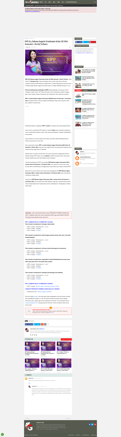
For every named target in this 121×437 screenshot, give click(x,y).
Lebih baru (27, 418)
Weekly (78, 90)
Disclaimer (78, 435)
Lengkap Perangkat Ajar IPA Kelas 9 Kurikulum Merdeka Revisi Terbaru (88, 117)
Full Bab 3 (38, 254)
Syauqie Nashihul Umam (85, 157)
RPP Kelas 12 (31, 38)
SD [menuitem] (45, 2)
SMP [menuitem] (50, 2)
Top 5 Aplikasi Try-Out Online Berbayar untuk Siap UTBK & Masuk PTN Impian (88, 71)
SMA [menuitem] (54, 2)
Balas (29, 383)
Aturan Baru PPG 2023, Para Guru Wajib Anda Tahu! (88, 84)
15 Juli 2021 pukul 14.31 (38, 378)
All (93, 90)
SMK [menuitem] (58, 2)
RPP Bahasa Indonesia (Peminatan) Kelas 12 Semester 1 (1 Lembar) (48, 353)
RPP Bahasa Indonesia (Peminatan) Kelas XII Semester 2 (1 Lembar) (32, 353)
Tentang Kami (71, 435)
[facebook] (30, 335)
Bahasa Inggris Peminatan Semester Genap (47, 286)
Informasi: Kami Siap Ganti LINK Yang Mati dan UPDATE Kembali (88, 78)
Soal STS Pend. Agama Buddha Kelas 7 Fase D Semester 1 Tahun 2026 (49, 5)
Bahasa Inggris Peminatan (45, 291)
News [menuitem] (41, 2)
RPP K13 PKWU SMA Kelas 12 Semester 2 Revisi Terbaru (47, 369)
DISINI (52, 312)
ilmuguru (35, 296)
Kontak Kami (93, 435)
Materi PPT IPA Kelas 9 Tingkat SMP (89, 94)
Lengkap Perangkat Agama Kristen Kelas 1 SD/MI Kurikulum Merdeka (88, 124)
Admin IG (41, 329)
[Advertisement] (60, 26)
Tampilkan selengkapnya (66, 339)
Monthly (86, 90)
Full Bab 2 (38, 243)
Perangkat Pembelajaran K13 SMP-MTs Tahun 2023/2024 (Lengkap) (88, 110)
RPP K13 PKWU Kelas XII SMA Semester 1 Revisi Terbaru (63, 369)
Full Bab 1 (38, 230)
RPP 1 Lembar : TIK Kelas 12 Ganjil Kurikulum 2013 (31, 369)
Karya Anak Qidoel (34, 435)
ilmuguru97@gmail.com (31, 302)
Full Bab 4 (38, 267)
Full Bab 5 (38, 279)
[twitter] (32, 335)
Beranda (26, 38)
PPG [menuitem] (63, 2)
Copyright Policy (85, 435)
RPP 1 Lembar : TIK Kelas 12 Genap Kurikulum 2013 (63, 352)
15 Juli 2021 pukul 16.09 (43, 386)
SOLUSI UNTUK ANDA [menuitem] (71, 2)
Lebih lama (68, 418)
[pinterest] (34, 335)
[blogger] (36, 335)
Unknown (30, 378)
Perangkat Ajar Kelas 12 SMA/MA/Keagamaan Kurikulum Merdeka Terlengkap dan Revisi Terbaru (89, 102)
